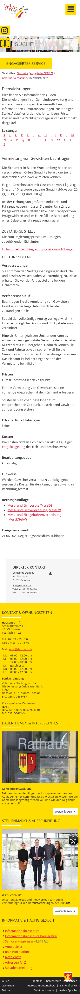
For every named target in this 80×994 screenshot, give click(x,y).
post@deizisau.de (21, 585)
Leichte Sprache (68, 990)
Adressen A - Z (15, 962)
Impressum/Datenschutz (41, 985)
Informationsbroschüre (22, 931)
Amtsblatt (5, 43)
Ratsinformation (17, 952)
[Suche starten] (70, 44)
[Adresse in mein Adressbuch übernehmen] (50, 573)
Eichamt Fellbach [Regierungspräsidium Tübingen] (38, 249)
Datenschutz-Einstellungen (61, 981)
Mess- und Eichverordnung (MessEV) (34, 510)
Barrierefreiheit (68, 985)
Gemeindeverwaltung (14, 78)
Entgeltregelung (13, 447)
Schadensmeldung (18, 968)
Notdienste (13, 957)
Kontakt (37, 981)
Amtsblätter (14, 946)
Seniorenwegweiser (19, 941)
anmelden (76, 41)
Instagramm (5, 30)
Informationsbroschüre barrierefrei (31, 936)
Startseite (18, 14)
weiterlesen (63, 811)
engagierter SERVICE (41, 73)
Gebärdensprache (44, 990)
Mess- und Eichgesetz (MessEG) (30, 505)
